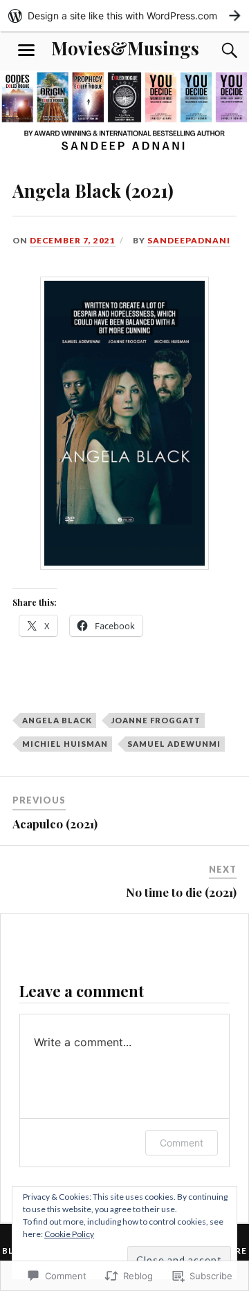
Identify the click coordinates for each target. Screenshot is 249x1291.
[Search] (216, 50)
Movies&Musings (125, 47)
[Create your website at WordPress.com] (124, 15)
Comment (181, 1143)
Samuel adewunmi (174, 743)
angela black (57, 720)
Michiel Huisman (65, 743)
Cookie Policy (69, 1234)
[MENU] (26, 50)
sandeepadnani (188, 240)
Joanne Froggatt (156, 720)
